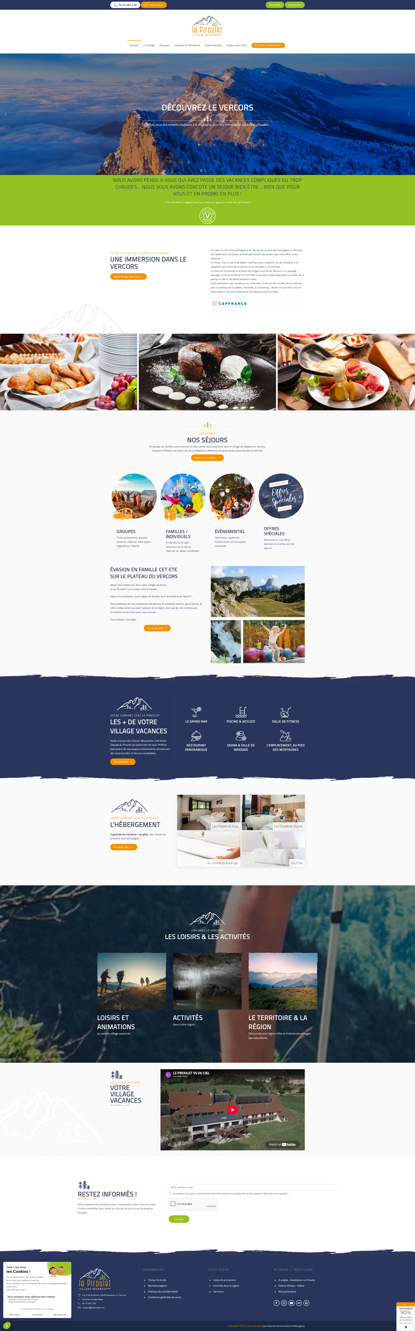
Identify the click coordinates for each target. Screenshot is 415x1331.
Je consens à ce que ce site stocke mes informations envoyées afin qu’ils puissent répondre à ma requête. (231, 1193)
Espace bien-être (236, 45)
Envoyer (179, 1219)
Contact (296, 5)
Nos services (121, 762)
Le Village (149, 45)
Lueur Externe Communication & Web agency (283, 1326)
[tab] (201, 170)
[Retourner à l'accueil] (207, 26)
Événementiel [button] (213, 45)
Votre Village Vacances (126, 276)
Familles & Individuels (187, 45)
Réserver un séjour (205, 458)
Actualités (275, 5)
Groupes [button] (164, 45)
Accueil (134, 45)
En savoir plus (155, 628)
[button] (6, 114)
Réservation (155, 5)
